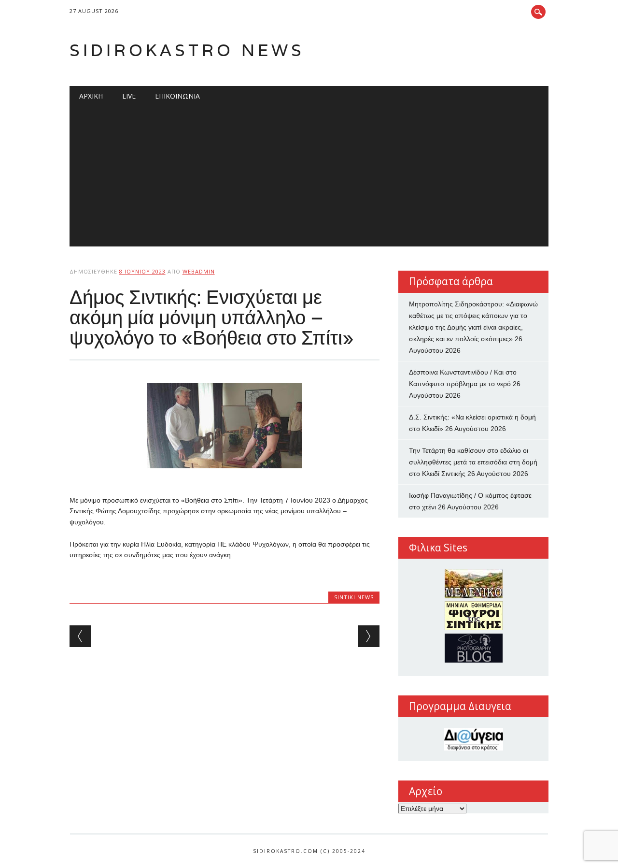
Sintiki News (354, 597)
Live (129, 96)
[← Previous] (80, 636)
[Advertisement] (309, 178)
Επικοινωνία (177, 96)
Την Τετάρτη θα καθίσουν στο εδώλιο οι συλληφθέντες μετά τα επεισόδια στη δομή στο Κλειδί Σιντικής (473, 462)
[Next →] (368, 636)
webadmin (199, 271)
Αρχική (91, 96)
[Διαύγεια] (473, 739)
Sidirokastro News (187, 50)
